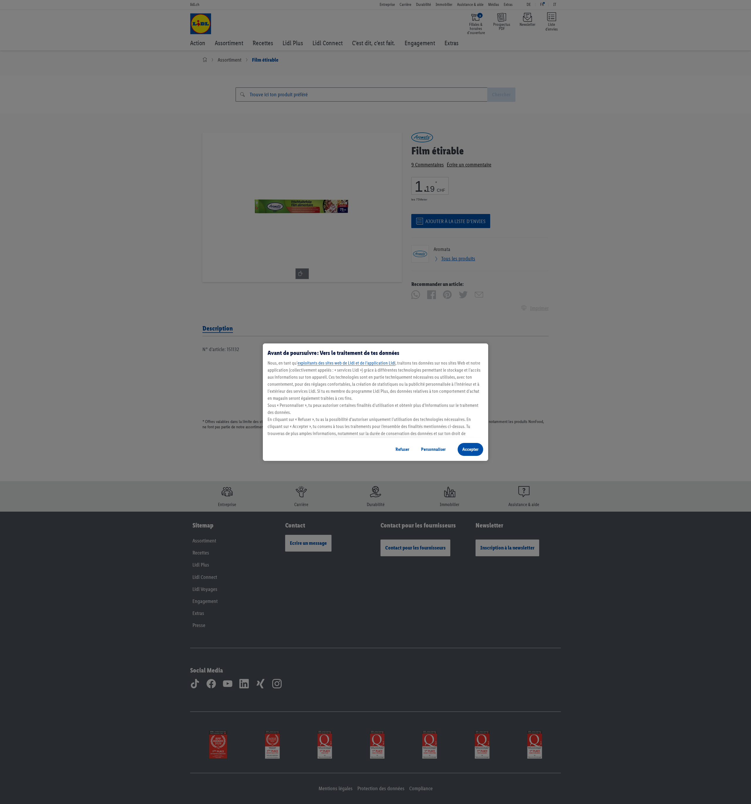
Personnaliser (433, 449)
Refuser (402, 449)
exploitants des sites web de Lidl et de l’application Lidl (346, 363)
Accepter (470, 449)
